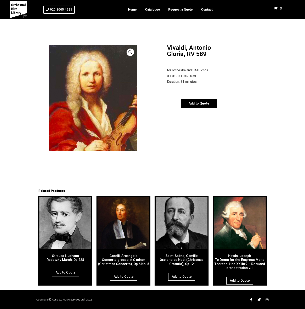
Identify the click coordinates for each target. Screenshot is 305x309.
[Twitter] (259, 299)
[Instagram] (267, 299)
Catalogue (152, 9)
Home (132, 9)
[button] (130, 52)
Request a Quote (180, 9)
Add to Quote (199, 103)
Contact (207, 9)
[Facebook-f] (251, 299)
